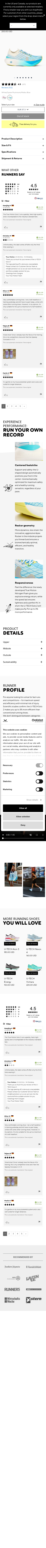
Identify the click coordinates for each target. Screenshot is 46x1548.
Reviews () (7, 87)
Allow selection (23, 816)
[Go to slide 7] (31, 77)
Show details (32, 800)
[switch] (39, 773)
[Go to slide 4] (23, 77)
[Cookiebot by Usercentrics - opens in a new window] (32, 720)
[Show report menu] (41, 227)
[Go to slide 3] (20, 77)
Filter (6, 201)
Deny (23, 825)
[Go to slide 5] (26, 77)
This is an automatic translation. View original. (17, 220)
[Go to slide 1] (15, 77)
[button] (4, 97)
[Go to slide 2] (17, 77)
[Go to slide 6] (29, 77)
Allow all (23, 808)
